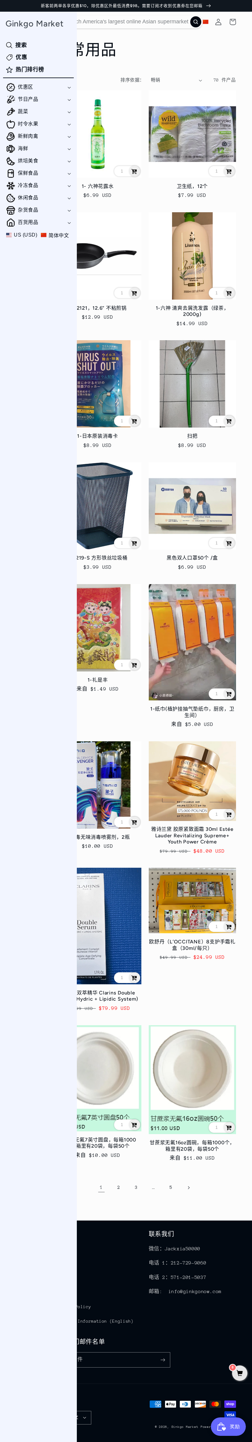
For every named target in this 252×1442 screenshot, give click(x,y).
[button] (38, 87)
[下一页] (188, 1188)
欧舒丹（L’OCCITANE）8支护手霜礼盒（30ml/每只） (192, 945)
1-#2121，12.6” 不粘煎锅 (98, 308)
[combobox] (128, 22)
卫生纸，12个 (192, 186)
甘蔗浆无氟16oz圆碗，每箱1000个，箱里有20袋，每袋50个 (192, 1146)
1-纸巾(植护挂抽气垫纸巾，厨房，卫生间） (192, 712)
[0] (239, 1374)
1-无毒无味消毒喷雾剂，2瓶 (97, 837)
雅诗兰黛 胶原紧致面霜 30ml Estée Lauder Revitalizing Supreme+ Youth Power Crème (192, 835)
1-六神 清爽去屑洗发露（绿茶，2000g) (192, 311)
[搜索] (195, 21)
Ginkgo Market (185, 1427)
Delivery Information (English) (94, 1321)
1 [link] (101, 1187)
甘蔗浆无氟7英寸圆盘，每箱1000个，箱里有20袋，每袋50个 (97, 1143)
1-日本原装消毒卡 (97, 436)
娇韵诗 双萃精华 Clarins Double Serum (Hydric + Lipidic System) (97, 996)
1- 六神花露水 (98, 186)
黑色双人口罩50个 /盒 (192, 558)
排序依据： (132, 80)
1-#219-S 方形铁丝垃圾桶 (98, 558)
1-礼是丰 (98, 680)
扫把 (192, 436)
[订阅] (163, 1359)
